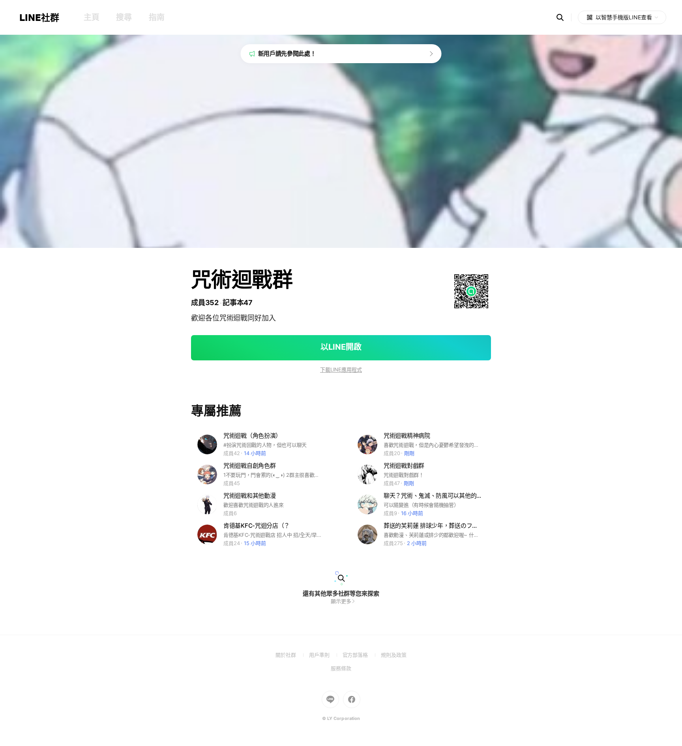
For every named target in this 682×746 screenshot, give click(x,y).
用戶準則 (326, 655)
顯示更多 (341, 601)
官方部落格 (362, 655)
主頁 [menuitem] (91, 17)
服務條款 (341, 668)
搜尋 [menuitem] (123, 17)
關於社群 (292, 655)
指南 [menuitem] (156, 17)
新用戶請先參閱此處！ (287, 53)
